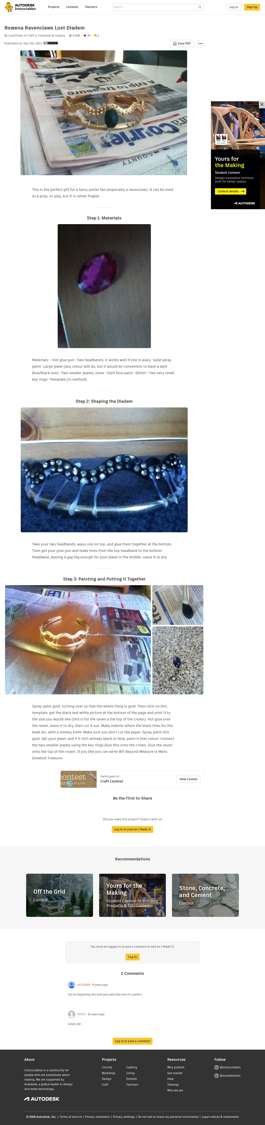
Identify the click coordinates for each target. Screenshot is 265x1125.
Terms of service (71, 1117)
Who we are (175, 1090)
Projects (53, 7)
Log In (233, 7)
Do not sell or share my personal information (168, 1117)
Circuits (107, 1067)
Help (170, 1079)
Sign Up (252, 7)
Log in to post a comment (132, 1041)
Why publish (175, 1067)
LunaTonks (15, 35)
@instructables (230, 1067)
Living (130, 1073)
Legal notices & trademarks (220, 1117)
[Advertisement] (238, 155)
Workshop (108, 1073)
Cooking (131, 1067)
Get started (174, 1073)
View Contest (188, 779)
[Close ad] (262, 104)
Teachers (91, 7)
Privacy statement (97, 1117)
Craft (30, 35)
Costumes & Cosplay (51, 35)
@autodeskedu (230, 1076)
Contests (72, 7)
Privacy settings (124, 1117)
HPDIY (81, 1014)
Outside (131, 1079)
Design (106, 1079)
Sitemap (173, 1085)
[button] (200, 43)
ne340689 (83, 985)
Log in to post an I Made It (132, 829)
